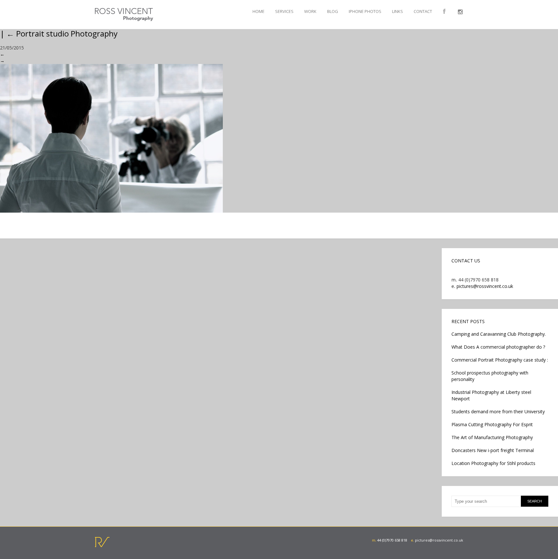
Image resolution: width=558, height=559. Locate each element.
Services (284, 11)
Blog (332, 11)
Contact (423, 11)
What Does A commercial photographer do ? (498, 347)
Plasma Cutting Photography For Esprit (492, 424)
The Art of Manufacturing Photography (492, 437)
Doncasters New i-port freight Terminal (492, 450)
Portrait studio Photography (62, 33)
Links (397, 11)
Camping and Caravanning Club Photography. (498, 334)
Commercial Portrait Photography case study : (499, 360)
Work (310, 11)
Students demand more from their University (498, 411)
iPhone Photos (365, 11)
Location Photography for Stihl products (493, 463)
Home (258, 11)
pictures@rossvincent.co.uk (485, 286)
